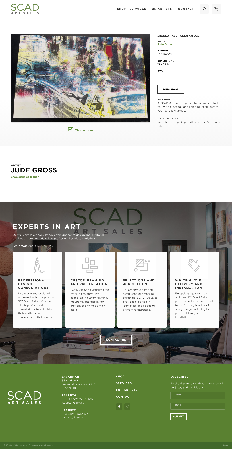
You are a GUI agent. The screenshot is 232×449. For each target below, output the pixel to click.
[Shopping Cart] (216, 9)
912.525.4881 (70, 387)
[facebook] (119, 406)
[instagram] (127, 406)
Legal (225, 445)
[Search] (204, 9)
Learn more (20, 246)
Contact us (116, 339)
